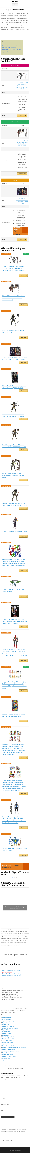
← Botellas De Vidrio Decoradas (15, 1068)
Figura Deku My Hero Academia (10, 1051)
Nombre (3, 1098)
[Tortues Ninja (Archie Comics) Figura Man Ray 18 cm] (15, 841)
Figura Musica (6, 1032)
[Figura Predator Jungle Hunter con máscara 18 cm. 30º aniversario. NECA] (15, 494)
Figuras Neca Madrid (8, 1026)
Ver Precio (24, 275)
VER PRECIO (22, 116)
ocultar (10, 42)
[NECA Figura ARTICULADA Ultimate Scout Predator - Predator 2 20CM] (15, 351)
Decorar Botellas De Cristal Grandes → (15, 1066)
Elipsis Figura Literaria (8, 1042)
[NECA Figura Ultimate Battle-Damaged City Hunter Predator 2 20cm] (15, 464)
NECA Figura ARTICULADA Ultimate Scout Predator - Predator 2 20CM (22, 201)
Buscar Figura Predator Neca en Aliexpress (12, 974)
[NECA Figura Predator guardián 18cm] (15, 523)
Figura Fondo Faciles (7, 1055)
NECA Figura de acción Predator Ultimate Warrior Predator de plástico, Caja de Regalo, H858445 (22, 86)
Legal (3, 1138)
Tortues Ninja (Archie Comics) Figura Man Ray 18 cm (14, 849)
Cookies (3, 1143)
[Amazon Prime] (22, 92)
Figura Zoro (5, 1035)
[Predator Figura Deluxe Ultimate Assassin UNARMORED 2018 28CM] (15, 433)
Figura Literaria (6, 1033)
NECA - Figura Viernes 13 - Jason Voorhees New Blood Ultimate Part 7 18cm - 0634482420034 (14, 622)
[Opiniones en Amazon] (15, 328)
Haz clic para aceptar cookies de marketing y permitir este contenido (15, 907)
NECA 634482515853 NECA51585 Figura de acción (13, 332)
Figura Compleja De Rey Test (10, 1046)
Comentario (4, 1080)
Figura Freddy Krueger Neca (10, 1021)
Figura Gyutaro (6, 1058)
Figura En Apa (6, 1053)
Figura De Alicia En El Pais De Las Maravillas (14, 1048)
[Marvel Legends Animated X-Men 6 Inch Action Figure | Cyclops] (15, 705)
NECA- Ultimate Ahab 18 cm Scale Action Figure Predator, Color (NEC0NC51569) (22, 143)
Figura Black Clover (7, 1044)
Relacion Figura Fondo (8, 1037)
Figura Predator (6, 1017)
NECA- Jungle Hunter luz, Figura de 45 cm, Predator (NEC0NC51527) (14, 387)
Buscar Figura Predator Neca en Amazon (12, 970)
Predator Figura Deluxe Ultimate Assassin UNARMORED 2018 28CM (14, 446)
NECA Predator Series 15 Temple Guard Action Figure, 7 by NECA (13, 415)
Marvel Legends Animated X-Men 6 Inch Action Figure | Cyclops (14, 715)
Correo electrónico (5, 1104)
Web (2, 1110)
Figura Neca (5, 1023)
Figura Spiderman (7, 1030)
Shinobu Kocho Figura (8, 1039)
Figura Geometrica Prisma (9, 1056)
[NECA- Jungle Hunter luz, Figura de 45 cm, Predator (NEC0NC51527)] (15, 377)
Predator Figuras (6, 1019)
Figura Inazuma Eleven (8, 1060)
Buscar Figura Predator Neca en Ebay (11, 976)
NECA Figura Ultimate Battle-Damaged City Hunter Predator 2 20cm (13, 475)
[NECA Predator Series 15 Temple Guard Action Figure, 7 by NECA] (15, 405)
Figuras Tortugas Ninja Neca (10, 1028)
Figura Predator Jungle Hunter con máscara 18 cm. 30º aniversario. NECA (14, 504)
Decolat (15, 1)
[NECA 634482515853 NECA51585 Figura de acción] (15, 319)
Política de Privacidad (7, 1140)
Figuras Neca (5, 1025)
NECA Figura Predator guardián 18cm (14, 532)
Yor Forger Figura (7, 1040)
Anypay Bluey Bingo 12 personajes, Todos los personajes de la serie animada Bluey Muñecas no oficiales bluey (14, 685)
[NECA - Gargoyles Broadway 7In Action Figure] (15, 583)
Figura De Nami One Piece (9, 1049)
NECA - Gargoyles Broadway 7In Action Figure (13, 590)
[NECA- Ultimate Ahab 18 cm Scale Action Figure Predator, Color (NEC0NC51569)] (15, 289)
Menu (15, 4)
